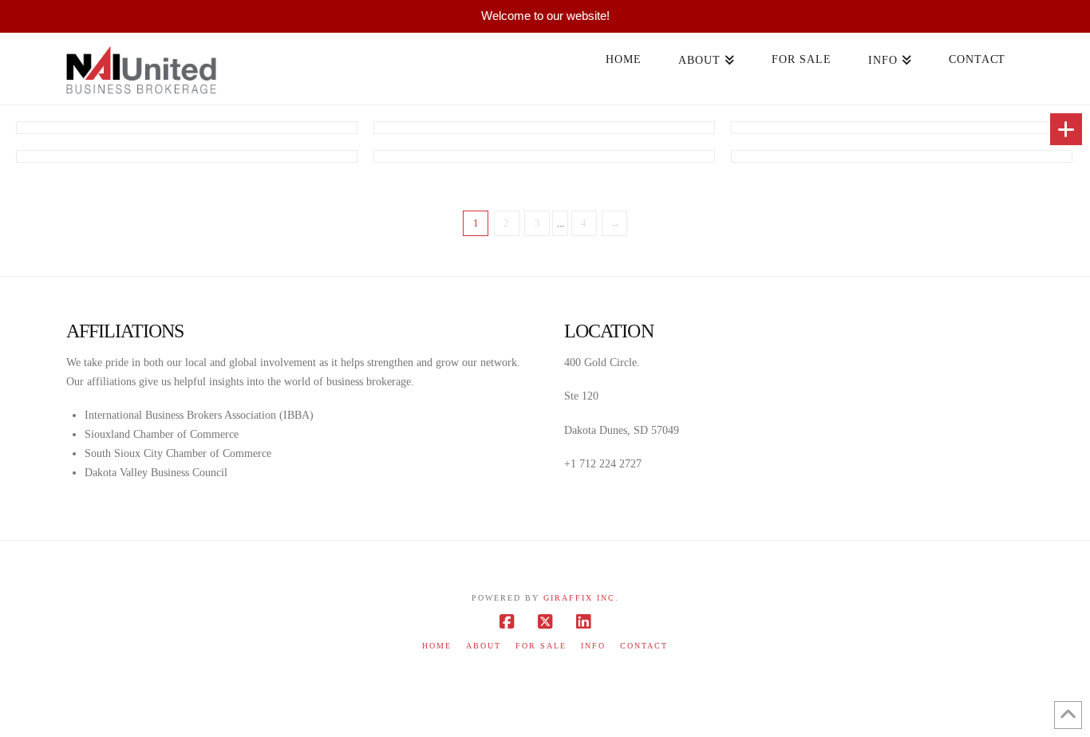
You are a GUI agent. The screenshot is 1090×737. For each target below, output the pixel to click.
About (483, 645)
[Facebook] (507, 621)
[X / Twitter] (545, 621)
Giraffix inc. (581, 597)
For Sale (541, 645)
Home (437, 645)
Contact (644, 645)
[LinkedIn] (583, 621)
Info (593, 645)
